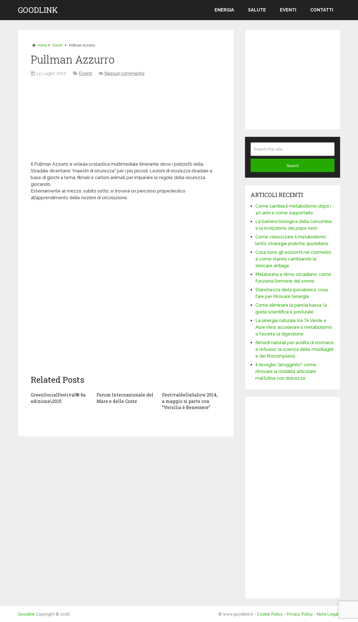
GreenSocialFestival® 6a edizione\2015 (58, 398)
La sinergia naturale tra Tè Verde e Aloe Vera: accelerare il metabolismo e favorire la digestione (293, 327)
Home (42, 45)
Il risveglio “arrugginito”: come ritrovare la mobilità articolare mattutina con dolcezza (285, 371)
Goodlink (38, 10)
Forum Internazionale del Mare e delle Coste (124, 398)
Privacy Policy (300, 614)
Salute (257, 10)
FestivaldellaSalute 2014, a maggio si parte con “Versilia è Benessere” (189, 401)
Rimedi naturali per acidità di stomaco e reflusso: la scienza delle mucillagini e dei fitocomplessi (294, 349)
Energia (224, 10)
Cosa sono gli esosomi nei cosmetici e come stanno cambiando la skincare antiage (293, 259)
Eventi (288, 10)
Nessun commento (124, 73)
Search (292, 165)
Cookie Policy (270, 614)
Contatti (321, 10)
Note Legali (328, 614)
